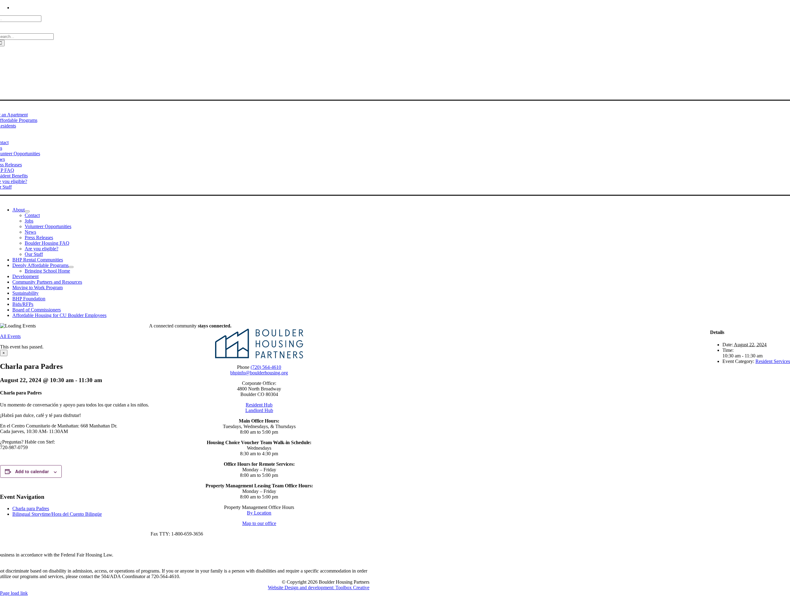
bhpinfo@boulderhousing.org (259, 372)
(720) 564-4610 (266, 367)
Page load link (14, 593)
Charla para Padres (30, 508)
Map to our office (259, 523)
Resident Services (772, 361)
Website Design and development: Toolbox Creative (318, 587)
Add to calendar (32, 471)
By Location (259, 512)
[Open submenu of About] (27, 211)
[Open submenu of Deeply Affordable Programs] (71, 267)
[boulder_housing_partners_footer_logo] (259, 356)
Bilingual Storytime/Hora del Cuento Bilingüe (57, 514)
